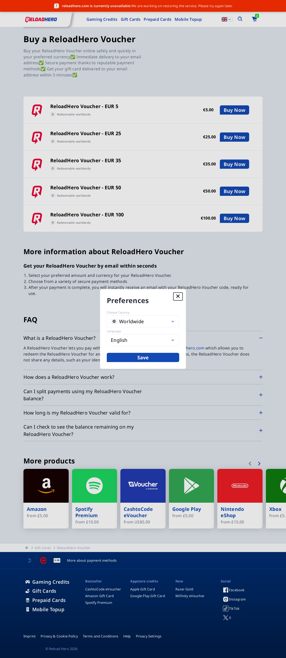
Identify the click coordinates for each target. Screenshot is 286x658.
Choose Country (118, 312)
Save (143, 357)
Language (114, 331)
